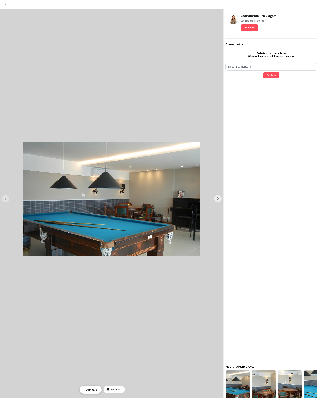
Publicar (271, 75)
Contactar (249, 27)
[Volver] (5, 4)
